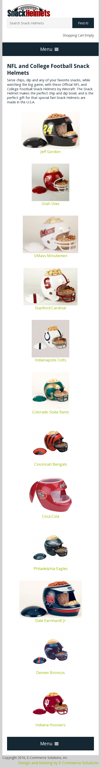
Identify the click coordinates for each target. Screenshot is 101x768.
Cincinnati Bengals (50, 464)
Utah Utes (50, 203)
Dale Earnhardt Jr (50, 620)
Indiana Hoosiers (50, 724)
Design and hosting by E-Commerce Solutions (58, 762)
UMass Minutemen (50, 255)
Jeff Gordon (50, 151)
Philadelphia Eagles (51, 568)
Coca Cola (50, 516)
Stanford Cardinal (50, 308)
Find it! (83, 23)
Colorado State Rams (50, 412)
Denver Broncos (50, 672)
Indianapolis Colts (50, 360)
